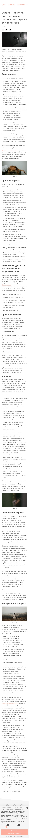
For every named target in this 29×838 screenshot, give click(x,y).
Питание (11, 4)
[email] (7, 30)
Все (4, 4)
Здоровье (21, 4)
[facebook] (3, 30)
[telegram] (10, 30)
